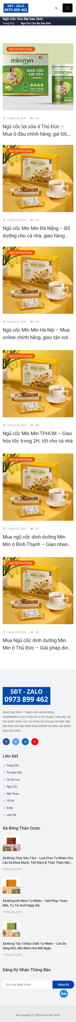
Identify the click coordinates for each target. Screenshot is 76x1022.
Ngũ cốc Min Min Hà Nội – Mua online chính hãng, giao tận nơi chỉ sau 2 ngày (36, 337)
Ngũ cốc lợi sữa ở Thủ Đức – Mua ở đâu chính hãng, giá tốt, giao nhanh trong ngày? (35, 134)
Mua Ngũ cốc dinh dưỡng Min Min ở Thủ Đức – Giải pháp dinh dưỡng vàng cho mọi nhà (37, 647)
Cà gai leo (13, 779)
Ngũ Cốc (11, 786)
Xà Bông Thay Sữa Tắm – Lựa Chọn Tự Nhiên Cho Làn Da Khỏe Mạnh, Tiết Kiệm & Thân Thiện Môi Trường (38, 862)
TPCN (10, 800)
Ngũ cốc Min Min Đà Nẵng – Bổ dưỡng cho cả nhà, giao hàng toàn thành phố (36, 235)
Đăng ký (63, 984)
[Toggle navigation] (67, 8)
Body (9, 808)
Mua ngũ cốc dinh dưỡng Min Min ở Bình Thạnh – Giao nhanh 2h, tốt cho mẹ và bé (36, 544)
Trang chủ (8, 23)
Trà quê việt (13, 772)
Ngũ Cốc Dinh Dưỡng (20, 49)
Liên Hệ (11, 815)
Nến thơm (12, 793)
